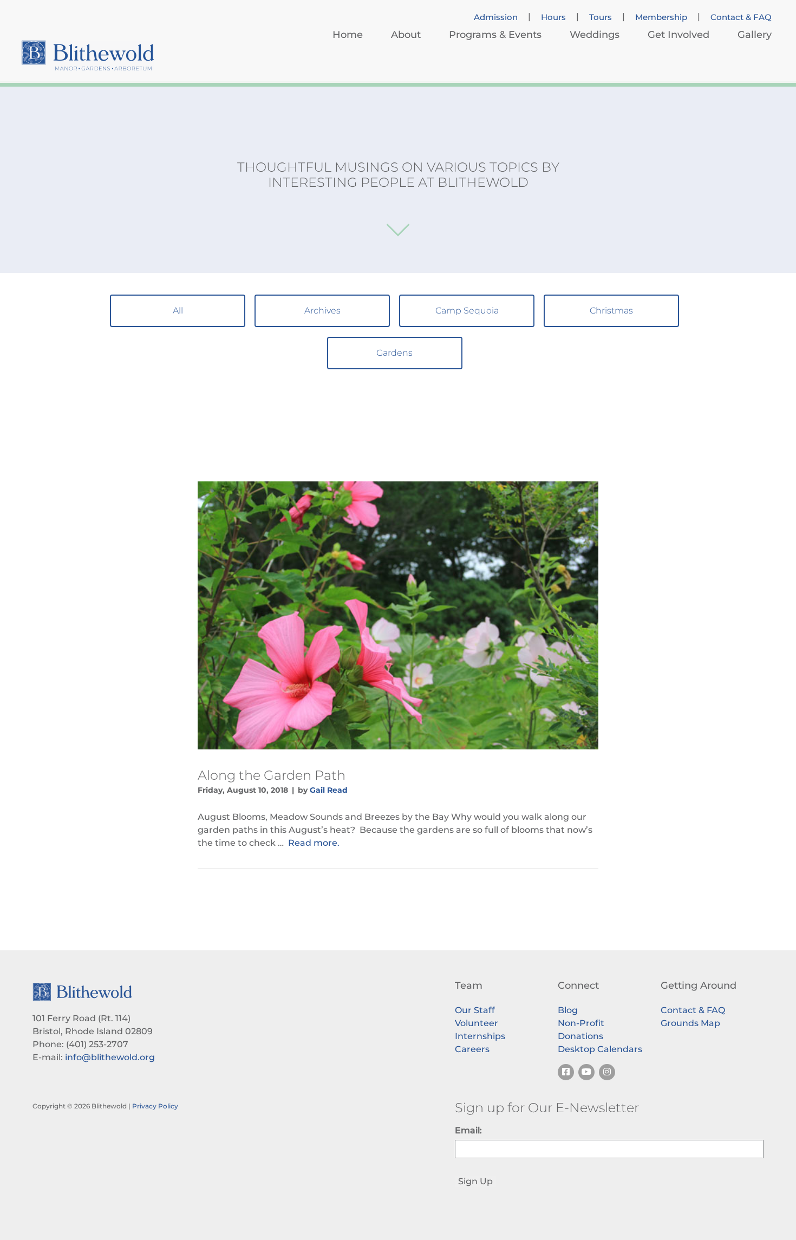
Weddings (594, 35)
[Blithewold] (88, 55)
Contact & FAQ (741, 17)
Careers (472, 1049)
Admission (496, 17)
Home (347, 35)
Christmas (611, 310)
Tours (600, 17)
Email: (468, 1130)
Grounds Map (690, 1023)
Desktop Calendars (600, 1049)
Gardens (394, 353)
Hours (553, 17)
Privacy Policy (155, 1106)
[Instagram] (607, 1072)
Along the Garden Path (271, 775)
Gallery (755, 35)
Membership (661, 17)
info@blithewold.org (110, 1057)
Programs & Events (495, 35)
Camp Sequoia (467, 310)
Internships (480, 1036)
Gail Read (329, 790)
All (178, 310)
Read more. (314, 843)
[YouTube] (586, 1072)
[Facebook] (566, 1072)
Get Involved (678, 35)
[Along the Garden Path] (398, 615)
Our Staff (475, 1010)
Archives (322, 310)
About (406, 35)
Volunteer (476, 1023)
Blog (568, 1010)
